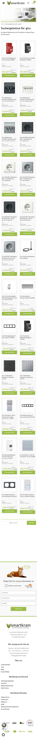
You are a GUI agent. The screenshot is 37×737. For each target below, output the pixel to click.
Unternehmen (5, 664)
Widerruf (4, 702)
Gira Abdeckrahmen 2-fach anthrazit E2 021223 (9, 495)
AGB (2, 704)
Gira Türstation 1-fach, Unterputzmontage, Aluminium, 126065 (8, 416)
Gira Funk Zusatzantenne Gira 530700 (27, 257)
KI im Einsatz (5, 709)
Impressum (4, 699)
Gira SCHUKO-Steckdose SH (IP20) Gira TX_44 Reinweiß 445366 (27, 218)
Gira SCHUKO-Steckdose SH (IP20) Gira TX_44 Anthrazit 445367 (9, 218)
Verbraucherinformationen (9, 707)
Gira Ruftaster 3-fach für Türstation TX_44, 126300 (27, 455)
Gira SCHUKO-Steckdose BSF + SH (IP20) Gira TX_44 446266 (9, 178)
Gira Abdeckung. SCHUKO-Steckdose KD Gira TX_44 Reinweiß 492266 (27, 100)
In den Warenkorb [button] (9, 75)
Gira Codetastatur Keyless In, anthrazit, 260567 (8, 377)
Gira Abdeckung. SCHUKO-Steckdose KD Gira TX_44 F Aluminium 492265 (9, 140)
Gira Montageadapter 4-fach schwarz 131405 (9, 336)
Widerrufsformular (7, 685)
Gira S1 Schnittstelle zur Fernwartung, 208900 (9, 59)
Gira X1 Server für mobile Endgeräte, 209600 (27, 59)
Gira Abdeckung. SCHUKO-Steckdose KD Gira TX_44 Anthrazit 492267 (9, 100)
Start (2, 24)
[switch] (4, 729)
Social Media (5, 672)
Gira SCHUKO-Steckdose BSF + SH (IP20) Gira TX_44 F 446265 (27, 178)
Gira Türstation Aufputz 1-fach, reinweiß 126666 (27, 495)
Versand (14, 72)
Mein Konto (5, 688)
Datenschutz (5, 697)
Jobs (2, 667)
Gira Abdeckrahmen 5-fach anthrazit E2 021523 (27, 416)
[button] (3, 734)
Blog (2, 669)
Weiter (31, 523)
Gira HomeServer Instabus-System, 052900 (27, 297)
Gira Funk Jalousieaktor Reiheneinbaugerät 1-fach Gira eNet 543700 (9, 297)
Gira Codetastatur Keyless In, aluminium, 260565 (26, 377)
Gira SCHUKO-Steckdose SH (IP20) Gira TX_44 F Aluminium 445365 (9, 258)
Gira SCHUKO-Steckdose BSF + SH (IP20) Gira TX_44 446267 (27, 139)
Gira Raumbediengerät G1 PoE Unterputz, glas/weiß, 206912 (8, 456)
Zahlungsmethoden (7, 681)
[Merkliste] (28, 3)
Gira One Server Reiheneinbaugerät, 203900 (25, 337)
